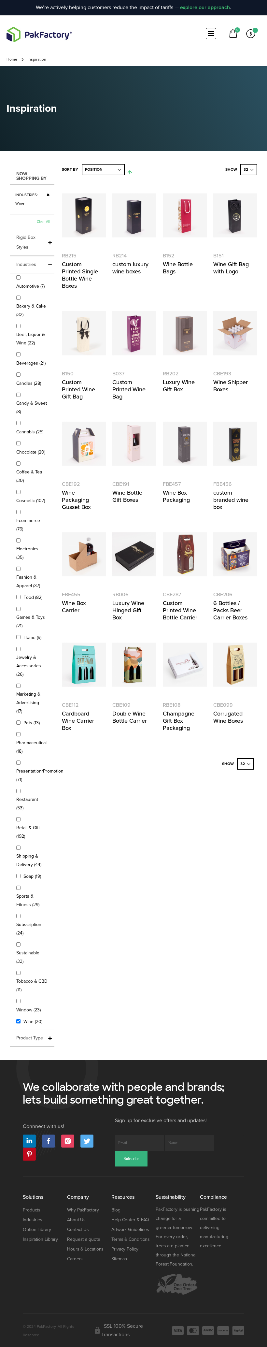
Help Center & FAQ (130, 1220)
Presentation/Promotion (39, 775)
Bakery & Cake (31, 310)
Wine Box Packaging (176, 496)
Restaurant (27, 804)
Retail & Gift (28, 832)
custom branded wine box (230, 500)
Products (31, 1210)
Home (12, 59)
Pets (32, 723)
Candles (29, 383)
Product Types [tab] (30, 1038)
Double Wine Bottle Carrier (129, 717)
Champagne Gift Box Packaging (178, 720)
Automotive (31, 286)
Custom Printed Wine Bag (129, 389)
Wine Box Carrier (74, 607)
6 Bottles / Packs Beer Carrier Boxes (230, 610)
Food (33, 597)
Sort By (70, 169)
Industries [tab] (26, 264)
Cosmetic (31, 500)
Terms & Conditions (130, 1239)
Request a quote (83, 1239)
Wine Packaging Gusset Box (76, 500)
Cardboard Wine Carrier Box (78, 720)
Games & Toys (30, 622)
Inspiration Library (40, 1239)
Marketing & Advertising (28, 702)
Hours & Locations (85, 1249)
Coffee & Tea (29, 476)
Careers (75, 1259)
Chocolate (31, 452)
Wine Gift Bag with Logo (231, 268)
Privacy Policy (124, 1249)
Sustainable (27, 957)
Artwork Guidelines (130, 1229)
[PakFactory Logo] (39, 34)
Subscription (28, 929)
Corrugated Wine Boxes (228, 717)
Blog (115, 1210)
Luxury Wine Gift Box (179, 386)
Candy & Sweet (31, 407)
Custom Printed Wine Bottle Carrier (180, 610)
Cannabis (30, 432)
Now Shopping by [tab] (31, 176)
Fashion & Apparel (32, 581)
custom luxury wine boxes (130, 268)
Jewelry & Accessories (28, 666)
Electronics (27, 553)
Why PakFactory (83, 1210)
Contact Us (78, 1229)
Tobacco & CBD (32, 985)
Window (29, 1010)
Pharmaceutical (31, 747)
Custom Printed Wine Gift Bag (78, 389)
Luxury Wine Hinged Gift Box (128, 610)
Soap (33, 876)
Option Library (37, 1229)
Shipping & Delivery (32, 860)
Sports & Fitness (32, 900)
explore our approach (205, 7)
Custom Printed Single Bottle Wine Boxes (80, 275)
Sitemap (119, 1259)
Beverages (31, 363)
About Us (76, 1220)
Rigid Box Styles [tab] (25, 242)
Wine (33, 1021)
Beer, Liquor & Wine (30, 339)
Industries (32, 1220)
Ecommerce (28, 525)
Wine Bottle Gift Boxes (127, 496)
